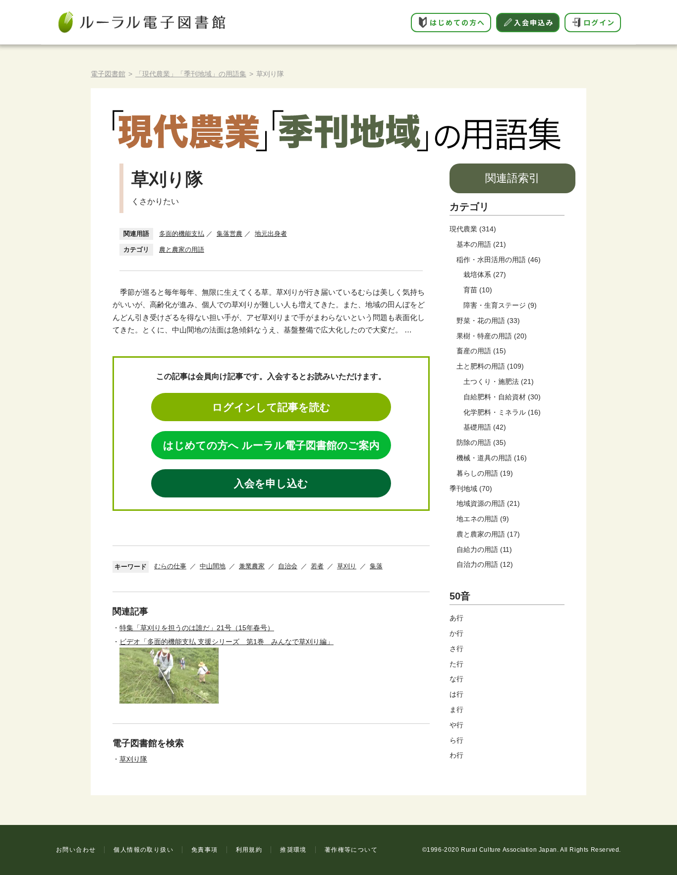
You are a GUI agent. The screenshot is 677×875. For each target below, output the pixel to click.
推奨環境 (293, 849)
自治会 (287, 566)
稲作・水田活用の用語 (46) (498, 260)
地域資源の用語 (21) (488, 503)
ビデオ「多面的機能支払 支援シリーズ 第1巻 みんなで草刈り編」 (226, 642)
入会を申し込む (271, 483)
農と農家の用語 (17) (488, 534)
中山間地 (213, 566)
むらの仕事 (170, 566)
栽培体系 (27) (484, 274)
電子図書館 (108, 74)
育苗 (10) (477, 290)
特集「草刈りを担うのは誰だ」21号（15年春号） (196, 628)
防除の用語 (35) (481, 442)
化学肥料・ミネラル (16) (502, 412)
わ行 (456, 755)
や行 (456, 725)
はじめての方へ (457, 22)
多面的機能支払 (181, 233)
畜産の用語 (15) (481, 351)
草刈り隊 (133, 759)
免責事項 (204, 849)
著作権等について (351, 849)
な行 (456, 679)
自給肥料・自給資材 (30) (502, 397)
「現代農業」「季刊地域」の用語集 (190, 74)
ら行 (456, 740)
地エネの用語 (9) (482, 519)
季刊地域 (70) (471, 488)
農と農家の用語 (181, 249)
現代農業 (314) (473, 229)
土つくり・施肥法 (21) (498, 381)
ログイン (599, 22)
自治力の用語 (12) (484, 564)
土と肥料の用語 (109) (490, 366)
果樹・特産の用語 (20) (491, 336)
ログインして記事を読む (271, 407)
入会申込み (534, 22)
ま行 (456, 709)
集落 (376, 566)
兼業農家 (252, 566)
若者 (317, 566)
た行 (456, 664)
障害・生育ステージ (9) (500, 305)
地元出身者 (271, 233)
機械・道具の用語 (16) (491, 458)
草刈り (346, 566)
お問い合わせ (76, 849)
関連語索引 (512, 178)
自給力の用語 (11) (484, 549)
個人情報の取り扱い (143, 849)
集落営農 (229, 233)
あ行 (456, 618)
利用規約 (249, 849)
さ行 (456, 649)
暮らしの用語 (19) (484, 473)
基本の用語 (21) (481, 244)
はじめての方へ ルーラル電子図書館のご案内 (271, 445)
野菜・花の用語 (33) (488, 321)
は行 (456, 694)
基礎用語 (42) (484, 427)
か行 (456, 633)
